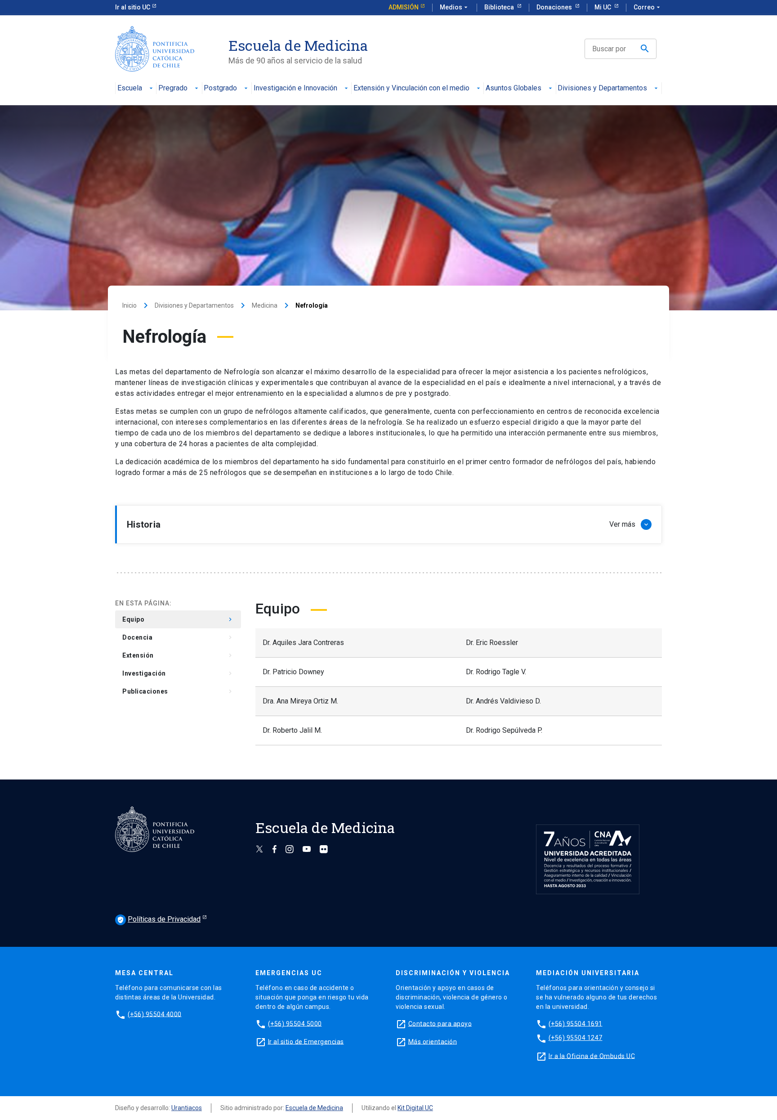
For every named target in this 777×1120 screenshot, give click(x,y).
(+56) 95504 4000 (155, 1013)
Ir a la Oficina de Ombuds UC (592, 1055)
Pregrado (173, 88)
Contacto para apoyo (440, 1023)
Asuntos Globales (513, 88)
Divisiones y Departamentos (602, 88)
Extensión (178, 655)
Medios (454, 7)
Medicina (264, 305)
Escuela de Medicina (314, 1107)
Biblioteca (499, 7)
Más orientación (432, 1041)
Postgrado (220, 88)
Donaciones (554, 7)
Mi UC (603, 7)
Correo (648, 7)
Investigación (178, 673)
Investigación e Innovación (295, 88)
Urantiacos (186, 1107)
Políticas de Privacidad (159, 919)
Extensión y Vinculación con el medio (411, 88)
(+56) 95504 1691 (576, 1023)
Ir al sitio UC (132, 7)
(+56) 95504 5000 (295, 1023)
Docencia (178, 637)
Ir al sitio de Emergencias (306, 1041)
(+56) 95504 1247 (576, 1038)
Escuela (129, 88)
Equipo (178, 619)
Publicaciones (178, 691)
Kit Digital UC (415, 1107)
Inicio (129, 305)
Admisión (403, 7)
